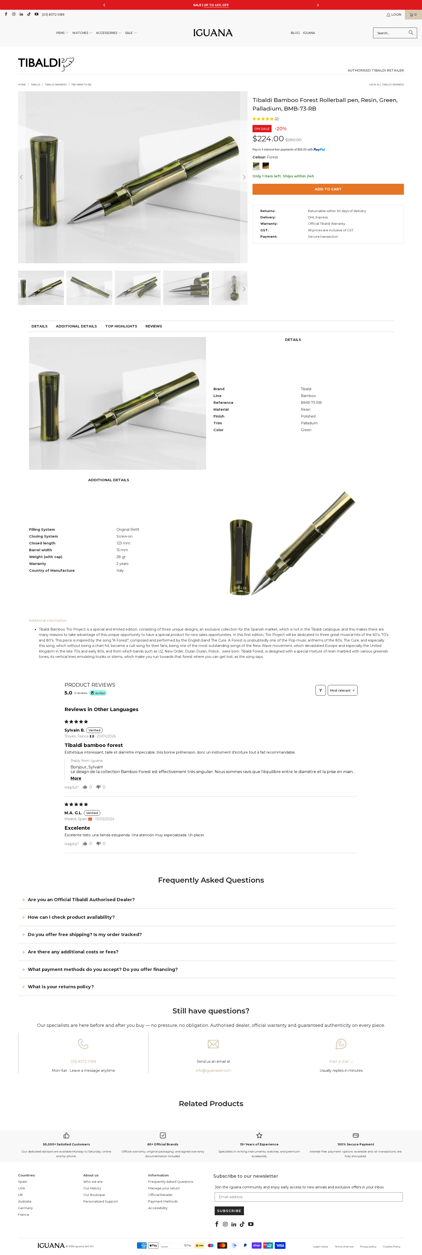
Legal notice (320, 1246)
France (23, 1214)
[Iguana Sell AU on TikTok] (29, 14)
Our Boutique (94, 1195)
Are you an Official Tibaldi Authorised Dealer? (81, 899)
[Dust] (265, 165)
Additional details (76, 326)
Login (396, 14)
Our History (92, 1188)
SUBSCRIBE (229, 1211)
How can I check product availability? (71, 917)
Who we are (93, 1182)
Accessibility (158, 1208)
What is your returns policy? (61, 987)
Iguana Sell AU (84, 1246)
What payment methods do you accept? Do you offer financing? (103, 969)
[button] (62, 33)
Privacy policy (368, 1246)
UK (20, 1195)
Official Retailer (160, 1195)
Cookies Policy (391, 1246)
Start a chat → (341, 1061)
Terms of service (344, 1246)
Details (40, 326)
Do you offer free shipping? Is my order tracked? (85, 934)
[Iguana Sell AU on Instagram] (13, 14)
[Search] (411, 33)
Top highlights (121, 326)
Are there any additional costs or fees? (73, 952)
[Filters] (321, 690)
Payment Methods (163, 1201)
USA (21, 1188)
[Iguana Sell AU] (213, 33)
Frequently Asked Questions (170, 1182)
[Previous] (22, 177)
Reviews (154, 326)
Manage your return (164, 1188)
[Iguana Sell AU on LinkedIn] (21, 14)
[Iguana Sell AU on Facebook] (6, 14)
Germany (25, 1208)
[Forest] (256, 165)
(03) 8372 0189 (53, 14)
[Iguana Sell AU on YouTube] (36, 14)
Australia (24, 1201)
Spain (22, 1182)
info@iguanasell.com (213, 1070)
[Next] (244, 177)
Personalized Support (100, 1201)
